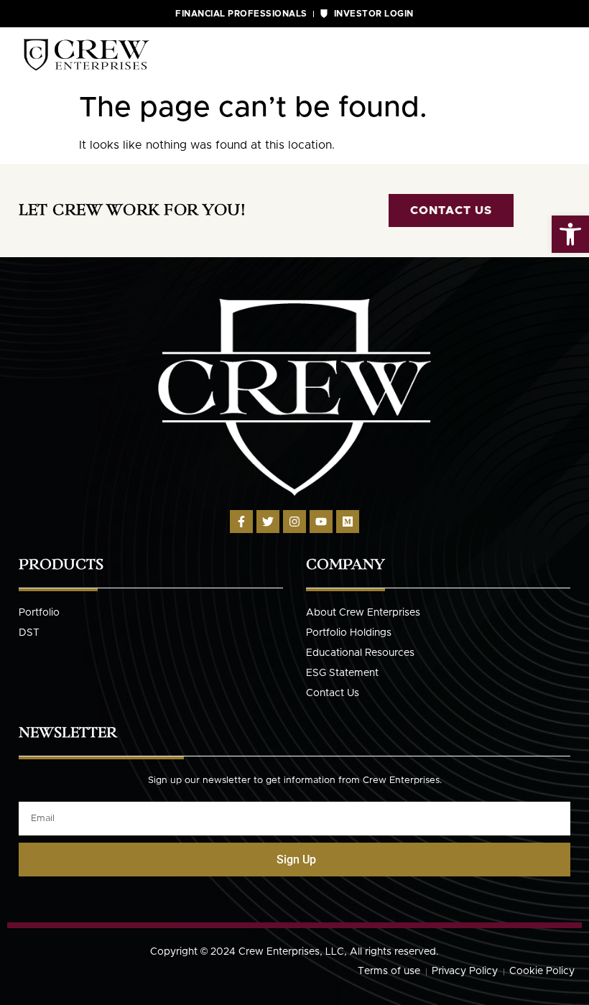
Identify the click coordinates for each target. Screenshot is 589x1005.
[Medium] (347, 521)
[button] (570, 234)
